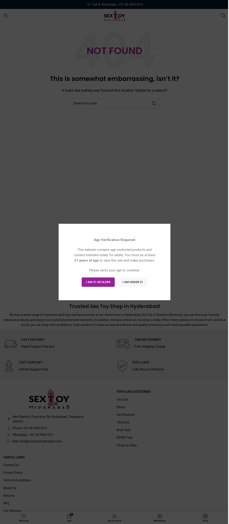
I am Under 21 (133, 282)
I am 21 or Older (98, 282)
